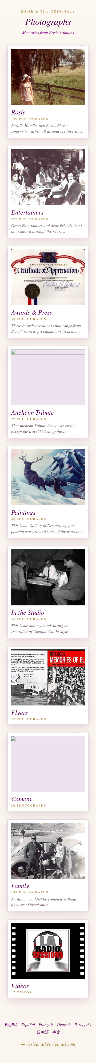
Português (82, 1024)
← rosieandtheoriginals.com (48, 1044)
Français (46, 1024)
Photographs (48, 21)
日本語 (42, 1032)
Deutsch (64, 1024)
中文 (56, 1032)
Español (28, 1024)
